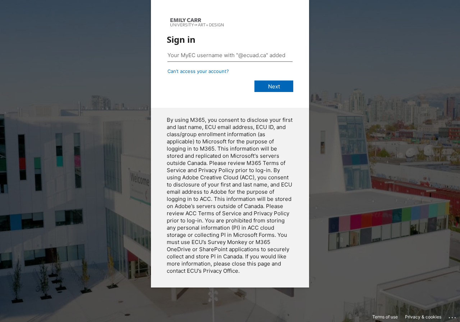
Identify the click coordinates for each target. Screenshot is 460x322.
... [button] (452, 315)
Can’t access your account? (198, 71)
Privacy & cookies (423, 316)
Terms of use (385, 316)
